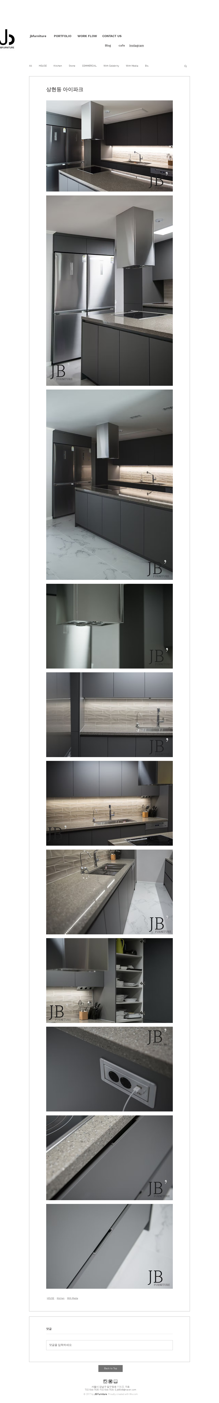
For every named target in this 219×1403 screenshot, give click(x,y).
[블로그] (116, 1381)
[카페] (110, 1381)
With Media (132, 65)
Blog (108, 45)
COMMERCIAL (89, 65)
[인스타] (105, 1381)
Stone (72, 65)
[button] (185, 66)
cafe (122, 45)
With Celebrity (111, 65)
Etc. (147, 65)
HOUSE (43, 65)
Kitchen (58, 65)
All (30, 65)
